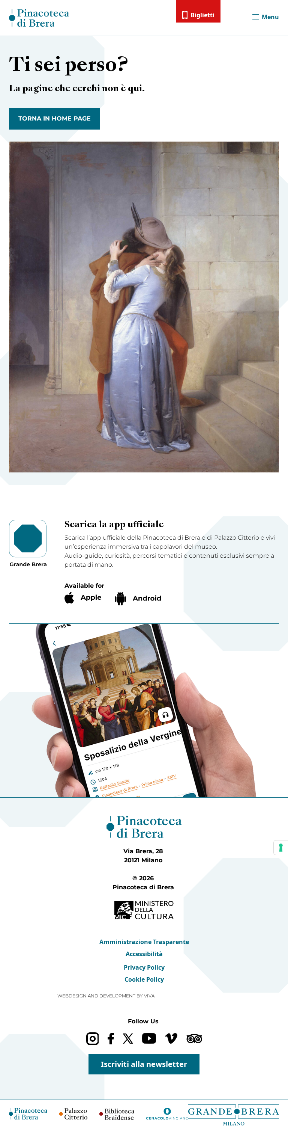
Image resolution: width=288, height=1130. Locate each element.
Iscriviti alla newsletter (144, 1064)
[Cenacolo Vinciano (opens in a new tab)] (167, 1113)
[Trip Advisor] (194, 1038)
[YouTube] (149, 1038)
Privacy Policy (144, 967)
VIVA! (150, 996)
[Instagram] (92, 1038)
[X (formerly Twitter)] (128, 1038)
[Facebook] (111, 1038)
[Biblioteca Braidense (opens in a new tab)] (116, 1114)
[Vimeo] (171, 1038)
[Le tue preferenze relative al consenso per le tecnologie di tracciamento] (281, 847)
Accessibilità (144, 954)
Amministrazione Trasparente (144, 942)
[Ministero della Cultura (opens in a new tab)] (144, 910)
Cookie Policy (144, 979)
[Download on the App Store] (82, 597)
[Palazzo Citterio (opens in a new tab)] (73, 1113)
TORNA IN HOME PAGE (54, 118)
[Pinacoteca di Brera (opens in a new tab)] (28, 1113)
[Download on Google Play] (138, 598)
